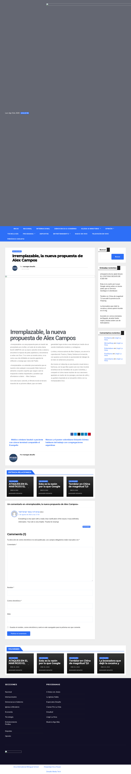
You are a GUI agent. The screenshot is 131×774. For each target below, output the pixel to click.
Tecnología (12, 234)
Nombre (10, 587)
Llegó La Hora (51, 717)
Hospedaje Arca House (52, 767)
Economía (9, 712)
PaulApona (108, 354)
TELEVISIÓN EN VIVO (100, 234)
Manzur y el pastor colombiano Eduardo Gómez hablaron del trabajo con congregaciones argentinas (67, 442)
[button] (125, 234)
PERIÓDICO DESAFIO (15, 239)
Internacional (43, 229)
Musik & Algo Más (53, 722)
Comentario (12, 544)
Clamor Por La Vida (53, 707)
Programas (28, 234)
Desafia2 (49, 712)
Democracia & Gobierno (65, 229)
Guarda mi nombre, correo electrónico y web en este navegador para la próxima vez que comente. (45, 627)
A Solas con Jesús (53, 692)
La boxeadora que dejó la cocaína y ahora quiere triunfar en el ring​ (111, 308)
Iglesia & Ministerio (90, 229)
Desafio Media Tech (53, 771)
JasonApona (108, 359)
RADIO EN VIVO (81, 234)
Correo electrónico (14, 601)
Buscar (103, 250)
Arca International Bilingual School (26, 767)
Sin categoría (17, 251)
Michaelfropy (109, 343)
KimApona (108, 338)
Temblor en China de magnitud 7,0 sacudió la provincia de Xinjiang (111, 298)
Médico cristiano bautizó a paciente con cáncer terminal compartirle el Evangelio (26, 442)
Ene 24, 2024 (14, 667)
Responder (86, 526)
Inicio (16, 229)
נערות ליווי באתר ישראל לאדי (29, 512)
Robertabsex (109, 348)
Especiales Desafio (53, 702)
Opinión (109, 229)
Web (9, 614)
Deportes (44, 234)
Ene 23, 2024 (45, 667)
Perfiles (8, 724)
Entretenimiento (61, 234)
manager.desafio (29, 266)
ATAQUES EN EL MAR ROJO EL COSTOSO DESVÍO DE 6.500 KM (19, 487)
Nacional (27, 229)
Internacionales (11, 697)
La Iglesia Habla (52, 697)
